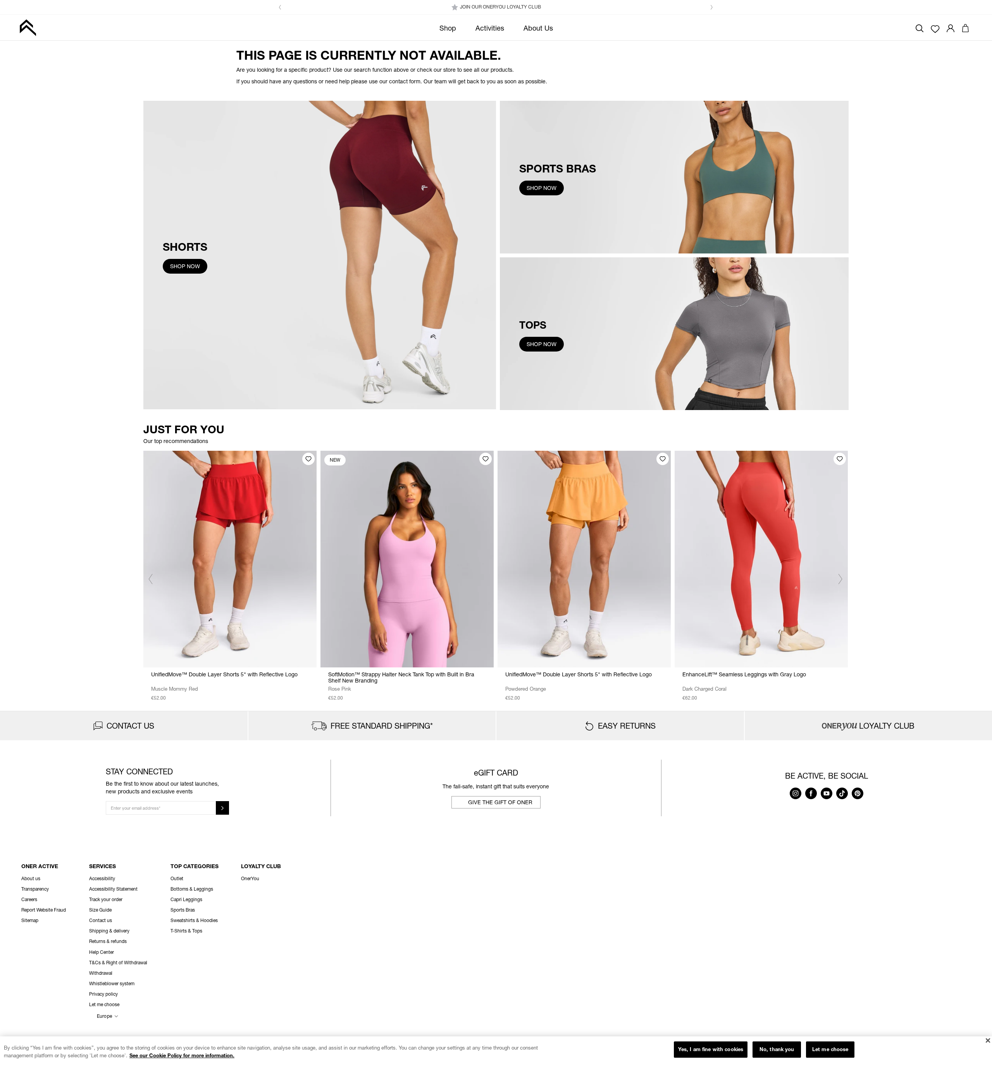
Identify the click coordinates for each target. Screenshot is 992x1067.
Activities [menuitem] (489, 28)
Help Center (101, 952)
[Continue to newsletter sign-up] (222, 808)
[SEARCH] (919, 27)
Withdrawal (100, 973)
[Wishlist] (935, 28)
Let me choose (830, 1049)
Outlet (176, 878)
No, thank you (777, 1049)
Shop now (185, 266)
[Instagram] (796, 797)
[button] (280, 7)
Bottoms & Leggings (191, 889)
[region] (496, 1051)
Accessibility (102, 878)
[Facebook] (811, 797)
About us (30, 878)
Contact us (100, 920)
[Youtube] (827, 797)
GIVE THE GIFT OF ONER (500, 802)
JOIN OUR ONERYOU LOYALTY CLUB (500, 7)
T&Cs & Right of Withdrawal (118, 962)
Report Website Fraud (43, 910)
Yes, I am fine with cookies (711, 1049)
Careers (29, 899)
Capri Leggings (186, 899)
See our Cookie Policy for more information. (181, 1055)
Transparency (35, 889)
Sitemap (29, 920)
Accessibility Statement (113, 889)
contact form (404, 81)
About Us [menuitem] (538, 28)
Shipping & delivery (109, 931)
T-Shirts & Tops (186, 931)
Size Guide (100, 910)
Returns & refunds (108, 941)
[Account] (950, 27)
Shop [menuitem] (447, 28)
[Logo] (27, 27)
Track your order (105, 899)
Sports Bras (182, 910)
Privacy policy (103, 994)
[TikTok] (842, 797)
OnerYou (250, 878)
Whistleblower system (111, 983)
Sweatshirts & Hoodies (194, 920)
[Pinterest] (858, 797)
